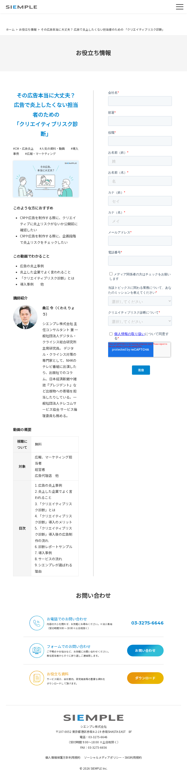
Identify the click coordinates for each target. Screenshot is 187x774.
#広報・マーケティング (40, 153)
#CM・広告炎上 (23, 148)
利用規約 (74, 757)
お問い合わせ (145, 650)
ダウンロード (145, 677)
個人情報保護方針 (57, 757)
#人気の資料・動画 (52, 148)
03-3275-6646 (147, 623)
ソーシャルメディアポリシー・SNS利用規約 (113, 757)
